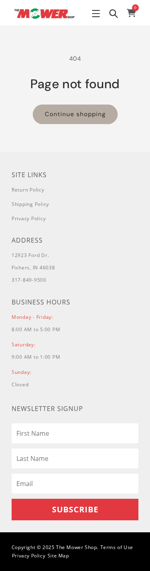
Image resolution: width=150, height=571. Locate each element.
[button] (96, 13)
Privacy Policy (29, 218)
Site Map (58, 555)
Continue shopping (75, 114)
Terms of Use (116, 547)
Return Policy (28, 189)
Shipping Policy (30, 204)
